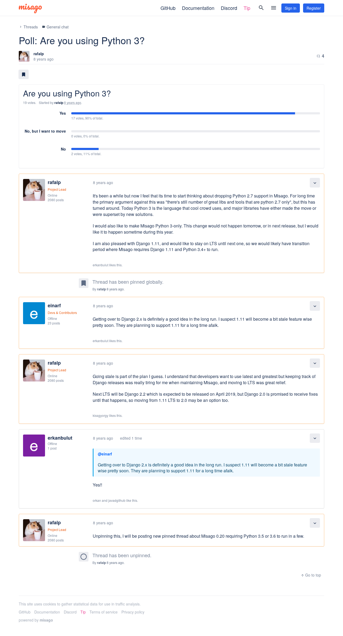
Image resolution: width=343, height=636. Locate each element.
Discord (229, 7)
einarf (54, 305)
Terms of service (104, 612)
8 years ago (103, 182)
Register (314, 8)
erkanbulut (60, 437)
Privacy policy (132, 612)
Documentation (198, 7)
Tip (247, 7)
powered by (36, 620)
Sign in (290, 8)
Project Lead (57, 189)
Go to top (311, 575)
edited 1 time (131, 438)
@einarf (105, 454)
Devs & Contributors (62, 312)
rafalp (38, 53)
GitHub (168, 7)
